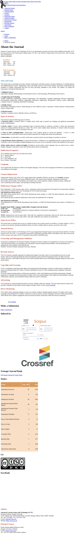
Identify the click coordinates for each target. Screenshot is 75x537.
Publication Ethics (9, 16)
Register (6, 34)
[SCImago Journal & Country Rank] (11, 375)
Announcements (9, 11)
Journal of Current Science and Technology (13, 5)
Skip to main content (7, 1)
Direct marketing (9, 26)
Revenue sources (9, 23)
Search (3, 31)
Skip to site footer (36, 1)
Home (6, 40)
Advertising (7, 25)
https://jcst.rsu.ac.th (11, 520)
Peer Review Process (10, 20)
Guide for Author (9, 18)
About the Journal (9, 8)
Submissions (8, 21)
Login (6, 36)
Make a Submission (10, 37)
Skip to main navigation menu (21, 1)
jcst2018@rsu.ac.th (10, 519)
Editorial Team (8, 10)
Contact (6, 28)
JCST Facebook (50, 285)
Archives (7, 15)
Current (6, 13)
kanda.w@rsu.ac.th (10, 530)
